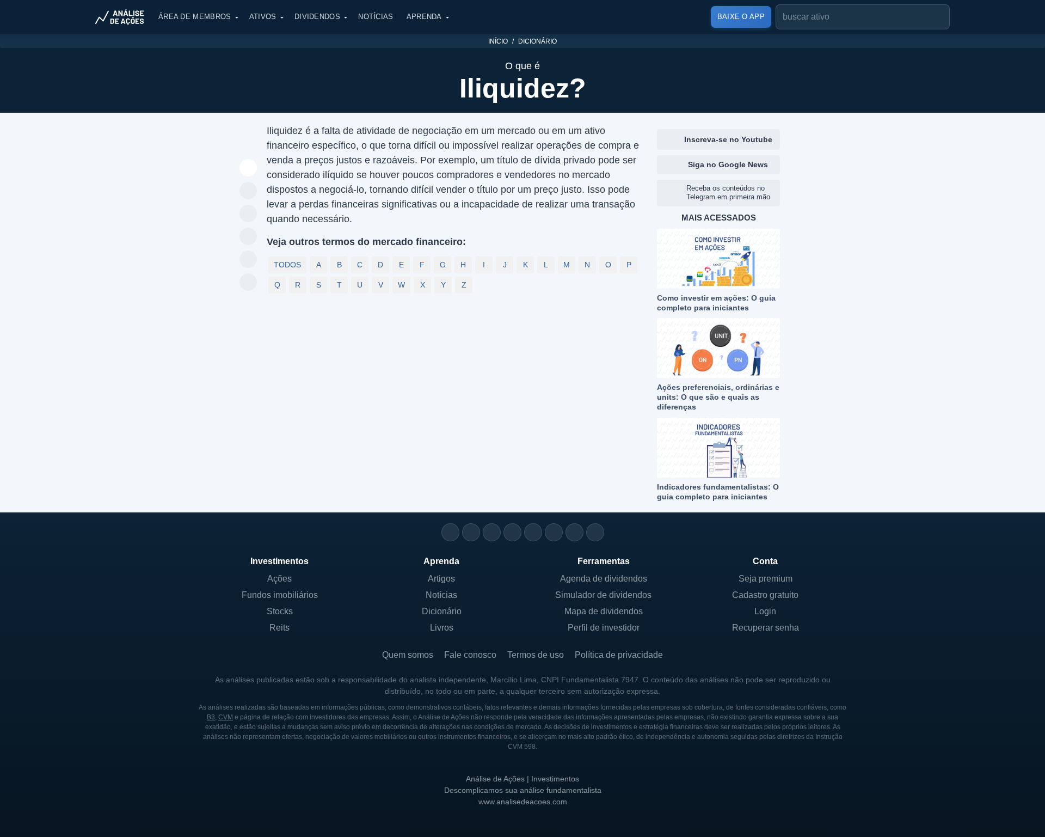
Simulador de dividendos (603, 595)
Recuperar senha (765, 627)
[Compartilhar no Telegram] (248, 214)
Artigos (441, 578)
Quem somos (407, 654)
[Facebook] (471, 532)
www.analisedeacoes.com (522, 801)
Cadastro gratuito (765, 595)
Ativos (262, 17)
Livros (441, 627)
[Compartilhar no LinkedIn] (248, 283)
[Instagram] (450, 532)
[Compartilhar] (248, 168)
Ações (279, 578)
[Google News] (554, 532)
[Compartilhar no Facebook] (248, 237)
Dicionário (537, 41)
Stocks (280, 611)
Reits (279, 627)
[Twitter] (492, 532)
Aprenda (424, 17)
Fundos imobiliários (280, 595)
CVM (225, 717)
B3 (211, 717)
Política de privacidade (619, 654)
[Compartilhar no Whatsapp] (248, 191)
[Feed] (574, 532)
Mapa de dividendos (603, 611)
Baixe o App (741, 17)
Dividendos (317, 17)
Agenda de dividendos (603, 578)
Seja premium (765, 578)
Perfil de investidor (604, 627)
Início (498, 41)
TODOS (287, 264)
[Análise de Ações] (123, 17)
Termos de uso (535, 654)
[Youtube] (533, 532)
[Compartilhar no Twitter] (248, 260)
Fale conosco (470, 654)
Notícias (375, 17)
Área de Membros (194, 17)
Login (765, 611)
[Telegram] (512, 532)
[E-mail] (595, 532)
